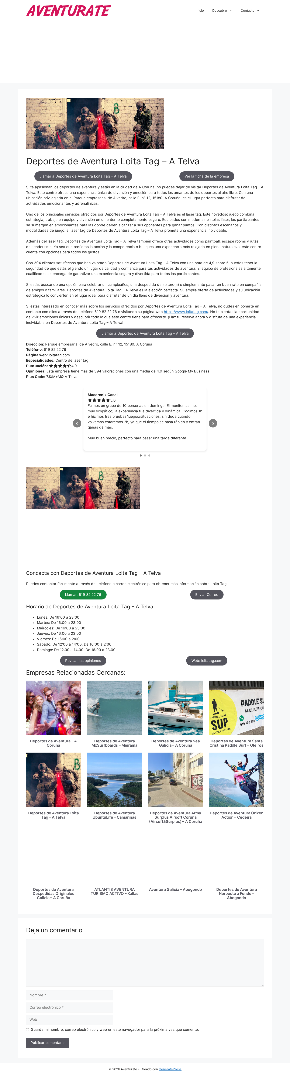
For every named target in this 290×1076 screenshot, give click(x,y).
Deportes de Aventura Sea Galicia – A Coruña (175, 743)
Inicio (200, 10)
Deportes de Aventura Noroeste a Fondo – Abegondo (236, 893)
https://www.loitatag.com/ (186, 312)
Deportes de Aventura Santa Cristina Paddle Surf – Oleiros (236, 743)
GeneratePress (170, 1069)
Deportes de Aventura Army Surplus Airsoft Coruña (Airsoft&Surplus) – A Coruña (175, 817)
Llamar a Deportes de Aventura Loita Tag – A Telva (83, 176)
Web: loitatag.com (206, 661)
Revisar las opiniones (83, 661)
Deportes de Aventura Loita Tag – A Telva (53, 815)
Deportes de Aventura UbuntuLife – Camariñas (114, 815)
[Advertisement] (145, 53)
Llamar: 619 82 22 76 (83, 594)
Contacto (247, 10)
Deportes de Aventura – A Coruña (53, 743)
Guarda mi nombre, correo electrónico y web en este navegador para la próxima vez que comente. (115, 1029)
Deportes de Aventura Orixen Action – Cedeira (236, 815)
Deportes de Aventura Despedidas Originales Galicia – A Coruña (53, 893)
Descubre (219, 10)
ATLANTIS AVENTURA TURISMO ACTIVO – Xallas (114, 891)
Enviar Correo (206, 594)
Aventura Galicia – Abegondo (175, 889)
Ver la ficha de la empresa (206, 176)
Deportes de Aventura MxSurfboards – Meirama (114, 743)
